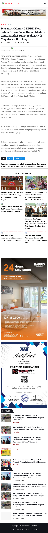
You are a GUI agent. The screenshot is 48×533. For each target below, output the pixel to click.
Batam (10, 24)
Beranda (3, 24)
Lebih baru (1, 247)
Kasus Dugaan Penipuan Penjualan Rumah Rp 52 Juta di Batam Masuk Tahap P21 (30, 514)
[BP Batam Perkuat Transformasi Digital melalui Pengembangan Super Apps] (12, 232)
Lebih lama (46, 247)
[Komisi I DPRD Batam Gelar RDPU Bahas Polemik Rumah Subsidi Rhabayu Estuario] (12, 204)
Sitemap (35, 529)
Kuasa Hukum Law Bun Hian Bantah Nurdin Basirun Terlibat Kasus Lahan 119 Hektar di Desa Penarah (36, 195)
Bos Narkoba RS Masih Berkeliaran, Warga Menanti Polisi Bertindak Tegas (28, 428)
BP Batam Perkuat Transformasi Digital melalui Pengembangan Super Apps (11, 238)
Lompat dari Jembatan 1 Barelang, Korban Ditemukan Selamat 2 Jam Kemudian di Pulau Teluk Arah (27, 440)
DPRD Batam (19, 158)
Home (12, 529)
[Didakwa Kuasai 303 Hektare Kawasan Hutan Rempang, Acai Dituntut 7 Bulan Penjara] (12, 183)
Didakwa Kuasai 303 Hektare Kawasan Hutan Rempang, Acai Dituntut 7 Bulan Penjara (12, 195)
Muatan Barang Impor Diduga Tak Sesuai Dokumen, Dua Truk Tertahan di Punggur (29, 485)
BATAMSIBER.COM (29, 526)
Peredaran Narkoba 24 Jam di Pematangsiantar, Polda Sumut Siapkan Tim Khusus (28, 417)
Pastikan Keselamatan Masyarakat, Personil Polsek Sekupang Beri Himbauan (29, 461)
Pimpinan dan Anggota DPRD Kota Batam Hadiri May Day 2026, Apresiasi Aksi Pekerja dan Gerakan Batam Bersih (36, 223)
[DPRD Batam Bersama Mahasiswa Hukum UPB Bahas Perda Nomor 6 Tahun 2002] (36, 232)
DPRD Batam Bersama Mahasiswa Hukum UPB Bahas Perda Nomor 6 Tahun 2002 (36, 239)
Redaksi (20, 529)
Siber (27, 529)
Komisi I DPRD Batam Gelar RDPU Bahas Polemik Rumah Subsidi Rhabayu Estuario (12, 209)
